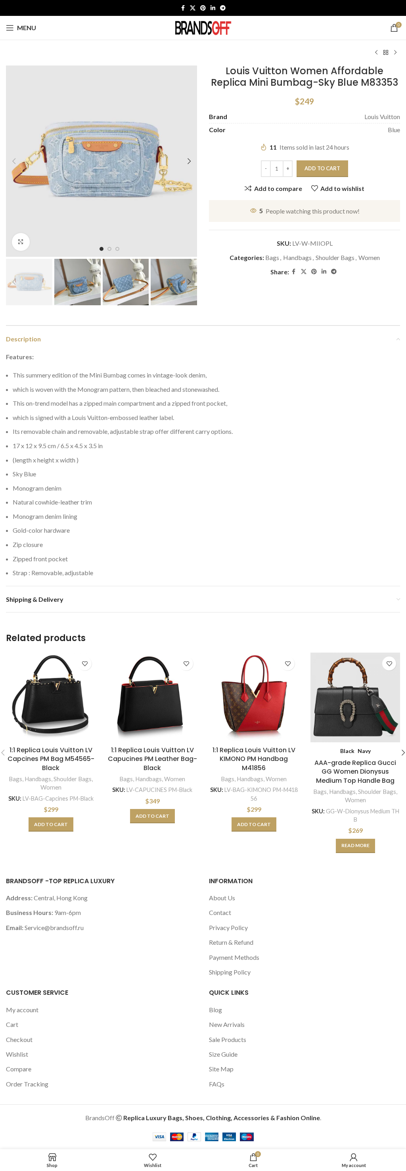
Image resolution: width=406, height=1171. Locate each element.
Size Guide (223, 1054)
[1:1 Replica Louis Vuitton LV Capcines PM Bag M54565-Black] (51, 697)
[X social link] (193, 8)
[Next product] (395, 53)
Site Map (221, 1069)
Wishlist (17, 1054)
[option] (101, 249)
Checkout (19, 1039)
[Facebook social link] (183, 8)
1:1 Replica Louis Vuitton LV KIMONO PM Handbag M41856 (254, 758)
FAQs (216, 1084)
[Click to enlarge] (21, 242)
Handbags (297, 257)
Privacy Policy (228, 927)
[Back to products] (386, 53)
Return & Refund (231, 942)
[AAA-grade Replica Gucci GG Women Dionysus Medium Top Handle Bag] (355, 697)
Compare (18, 1069)
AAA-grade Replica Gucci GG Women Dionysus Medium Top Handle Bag (355, 771)
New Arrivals (227, 1024)
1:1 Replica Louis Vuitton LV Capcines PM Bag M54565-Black (51, 758)
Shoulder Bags (335, 257)
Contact (220, 912)
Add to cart (322, 168)
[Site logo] (203, 27)
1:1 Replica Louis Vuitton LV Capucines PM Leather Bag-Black (152, 758)
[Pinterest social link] (203, 8)
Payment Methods (234, 957)
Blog (215, 1009)
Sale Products (227, 1039)
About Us (222, 897)
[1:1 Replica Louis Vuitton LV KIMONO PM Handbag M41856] (254, 697)
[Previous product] (376, 53)
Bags (272, 257)
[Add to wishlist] (85, 663)
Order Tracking (27, 1084)
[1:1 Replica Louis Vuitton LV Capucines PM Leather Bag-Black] (152, 697)
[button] (14, 161)
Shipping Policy (230, 972)
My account (22, 1009)
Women (369, 257)
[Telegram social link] (223, 8)
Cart (12, 1024)
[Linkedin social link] (213, 8)
